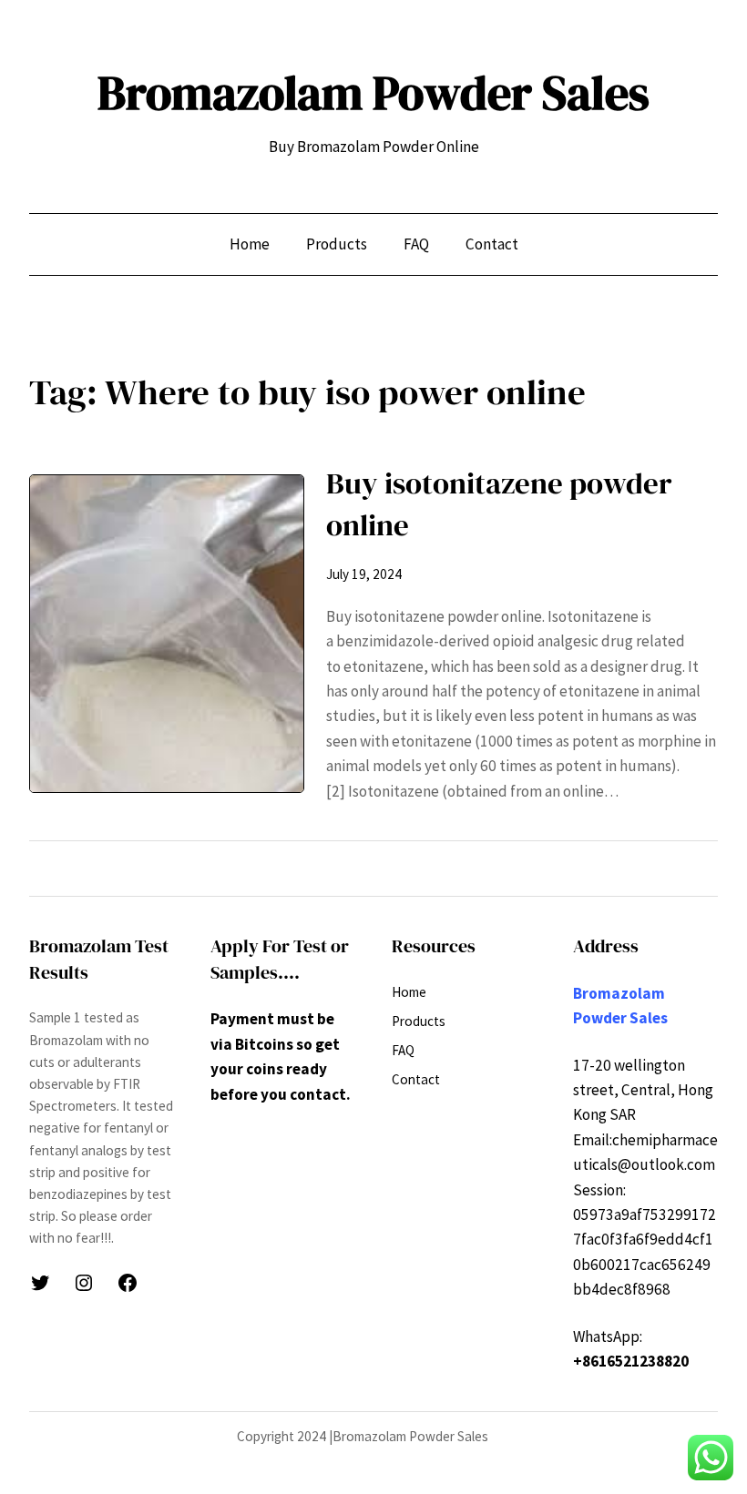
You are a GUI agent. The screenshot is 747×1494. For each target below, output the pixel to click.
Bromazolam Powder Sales (373, 93)
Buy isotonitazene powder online (499, 503)
